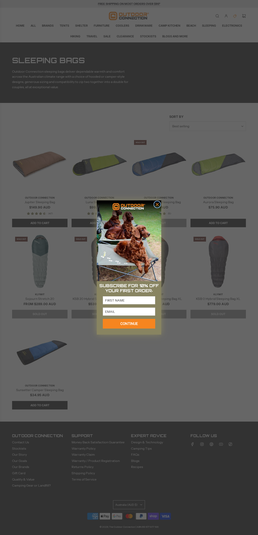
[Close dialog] (157, 204)
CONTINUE (129, 323)
